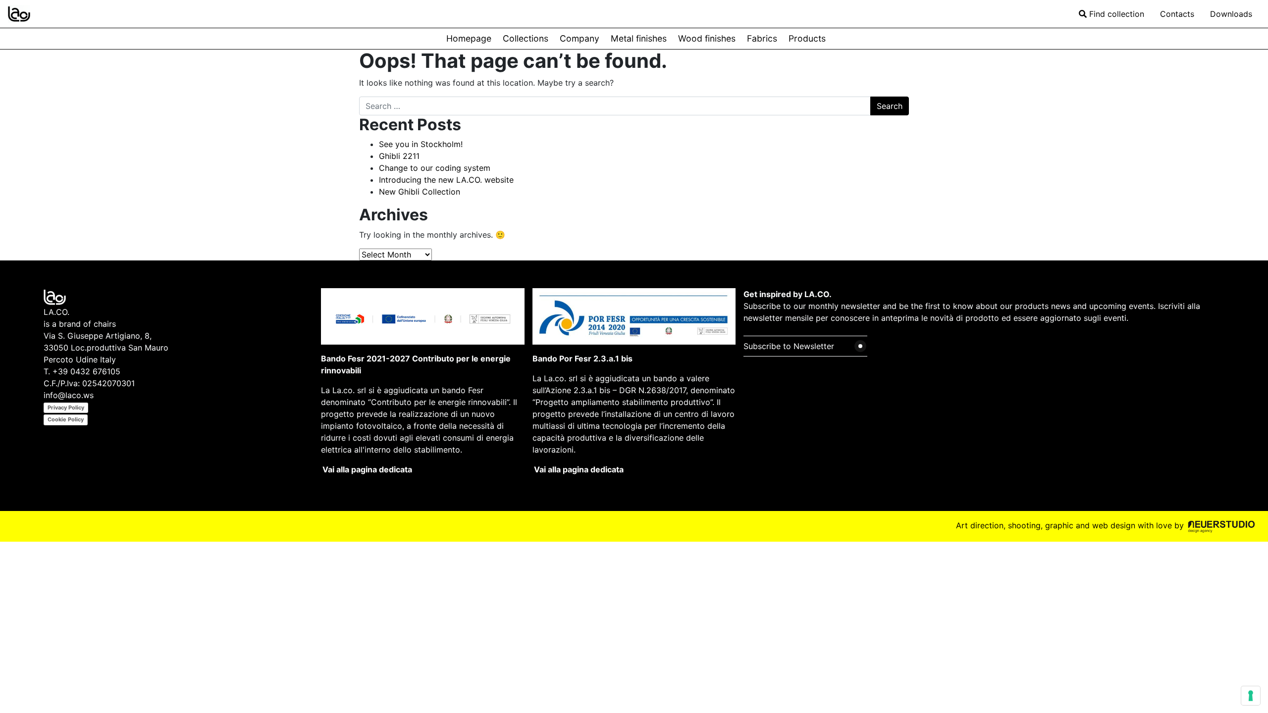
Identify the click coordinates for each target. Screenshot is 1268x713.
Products (807, 38)
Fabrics (762, 38)
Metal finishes (639, 38)
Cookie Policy (66, 419)
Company (579, 38)
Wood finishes (707, 38)
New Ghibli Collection (419, 192)
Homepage (468, 38)
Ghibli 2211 (399, 156)
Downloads (1231, 14)
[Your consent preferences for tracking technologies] (1250, 695)
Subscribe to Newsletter (788, 346)
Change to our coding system (434, 168)
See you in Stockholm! (421, 144)
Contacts (1177, 14)
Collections (525, 38)
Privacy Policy (66, 407)
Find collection (1115, 14)
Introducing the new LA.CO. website (446, 180)
